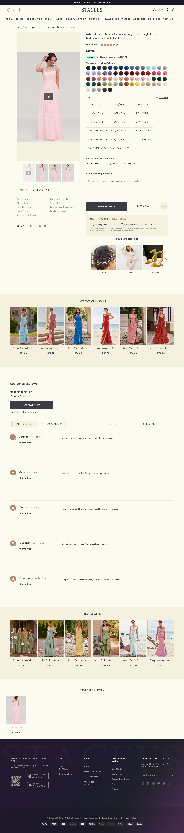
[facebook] (148, 783)
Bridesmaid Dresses (56, 27)
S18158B (72, 27)
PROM (9, 19)
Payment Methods (120, 779)
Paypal (115, 789)
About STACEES (63, 768)
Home (18, 27)
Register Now (104, 2)
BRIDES (20, 19)
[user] (167, 10)
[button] (77, 172)
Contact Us (117, 774)
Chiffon (26, 210)
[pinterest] (153, 783)
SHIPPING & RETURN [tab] (42, 190)
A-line (29, 199)
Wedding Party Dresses (34, 27)
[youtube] (158, 783)
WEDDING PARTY (65, 19)
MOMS (49, 19)
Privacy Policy (130, 818)
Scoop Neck (64, 199)
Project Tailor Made (90, 783)
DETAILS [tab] (23, 190)
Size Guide (117, 769)
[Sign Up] (171, 775)
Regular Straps (29, 214)
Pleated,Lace (68, 207)
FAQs (86, 767)
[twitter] (169, 783)
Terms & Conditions (110, 818)
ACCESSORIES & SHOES (146, 19)
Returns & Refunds (92, 772)
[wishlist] (161, 10)
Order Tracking (91, 777)
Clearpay (116, 784)
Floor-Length (62, 210)
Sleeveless (28, 203)
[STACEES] (92, 10)
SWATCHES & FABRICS (117, 19)
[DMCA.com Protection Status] (139, 824)
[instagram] (142, 783)
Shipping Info (65, 774)
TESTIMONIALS (172, 19)
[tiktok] (164, 783)
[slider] (108, 44)
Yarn (29, 207)
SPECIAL (90, 19)
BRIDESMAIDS (34, 19)
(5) (117, 45)
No (57, 203)
